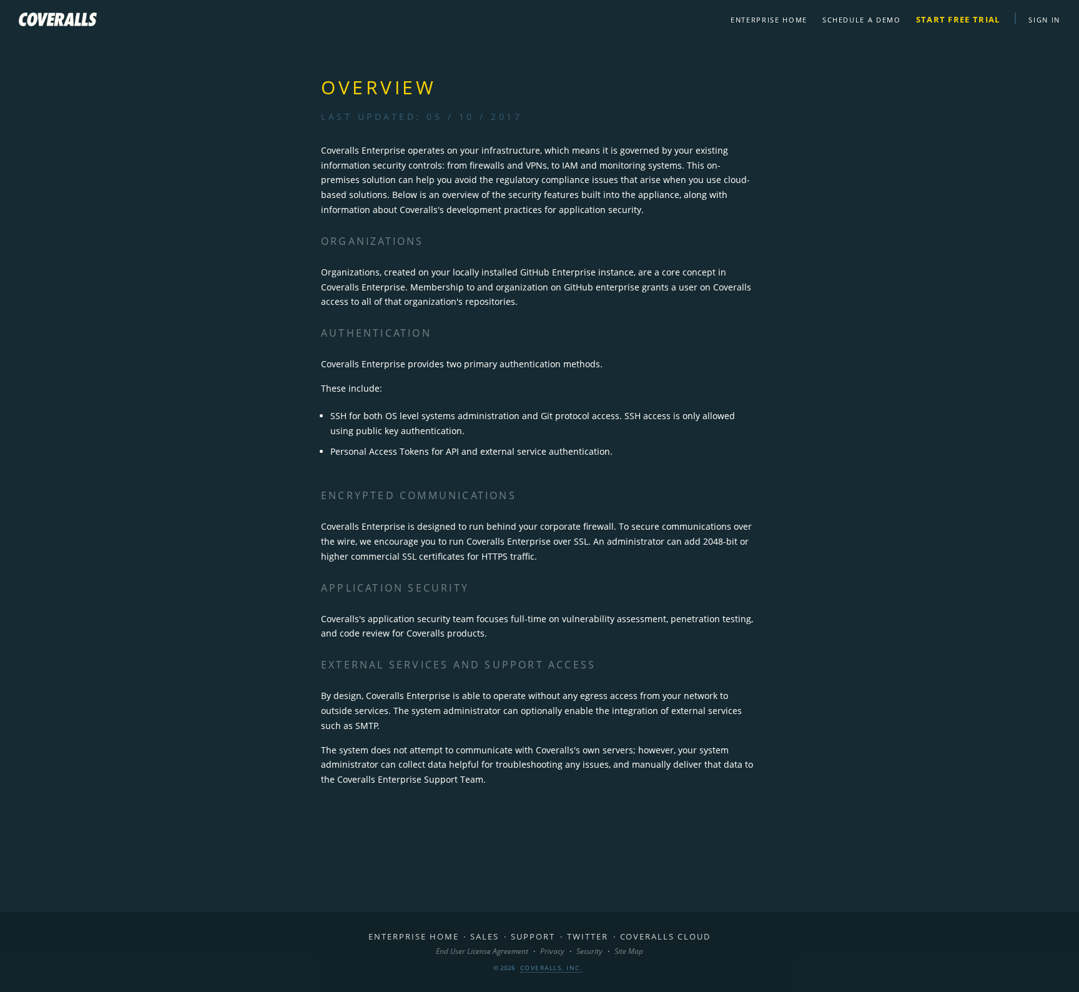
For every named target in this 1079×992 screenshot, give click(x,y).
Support (533, 936)
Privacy (552, 951)
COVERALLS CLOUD (665, 936)
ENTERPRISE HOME (413, 936)
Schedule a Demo (861, 19)
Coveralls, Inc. (551, 967)
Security (589, 951)
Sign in (1044, 19)
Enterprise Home (769, 19)
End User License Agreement (482, 951)
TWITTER (587, 936)
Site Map (628, 951)
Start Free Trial (958, 19)
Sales (484, 936)
